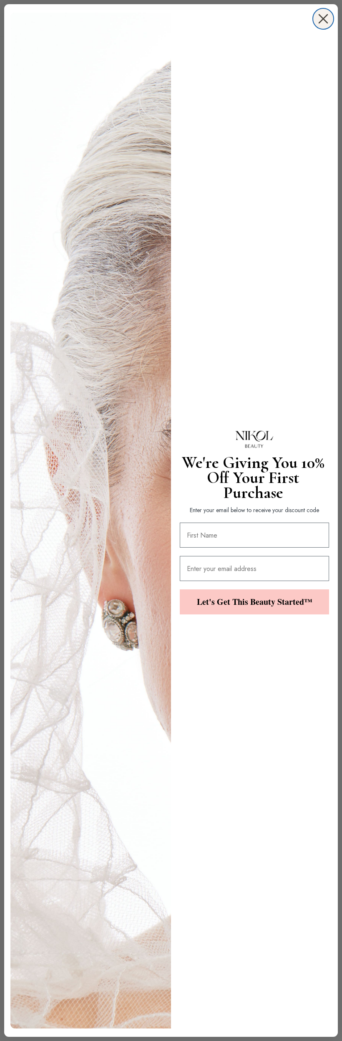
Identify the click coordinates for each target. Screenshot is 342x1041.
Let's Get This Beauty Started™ (254, 602)
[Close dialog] (323, 18)
